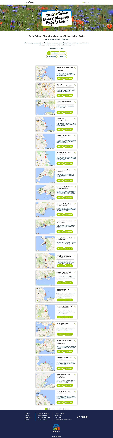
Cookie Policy (58, 417)
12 (55, 409)
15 (62, 409)
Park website (68, 78)
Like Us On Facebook (42, 419)
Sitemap (27, 419)
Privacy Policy (58, 415)
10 (50, 409)
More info (60, 78)
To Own (63, 53)
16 (64, 409)
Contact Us (27, 415)
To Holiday (55, 53)
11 (53, 409)
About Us (27, 413)
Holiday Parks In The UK (43, 415)
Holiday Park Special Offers (43, 417)
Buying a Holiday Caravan (43, 413)
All (48, 53)
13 (57, 409)
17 (66, 409)
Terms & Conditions (59, 413)
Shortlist (86, 2)
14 (60, 409)
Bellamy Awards (28, 417)
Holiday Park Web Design (61, 419)
